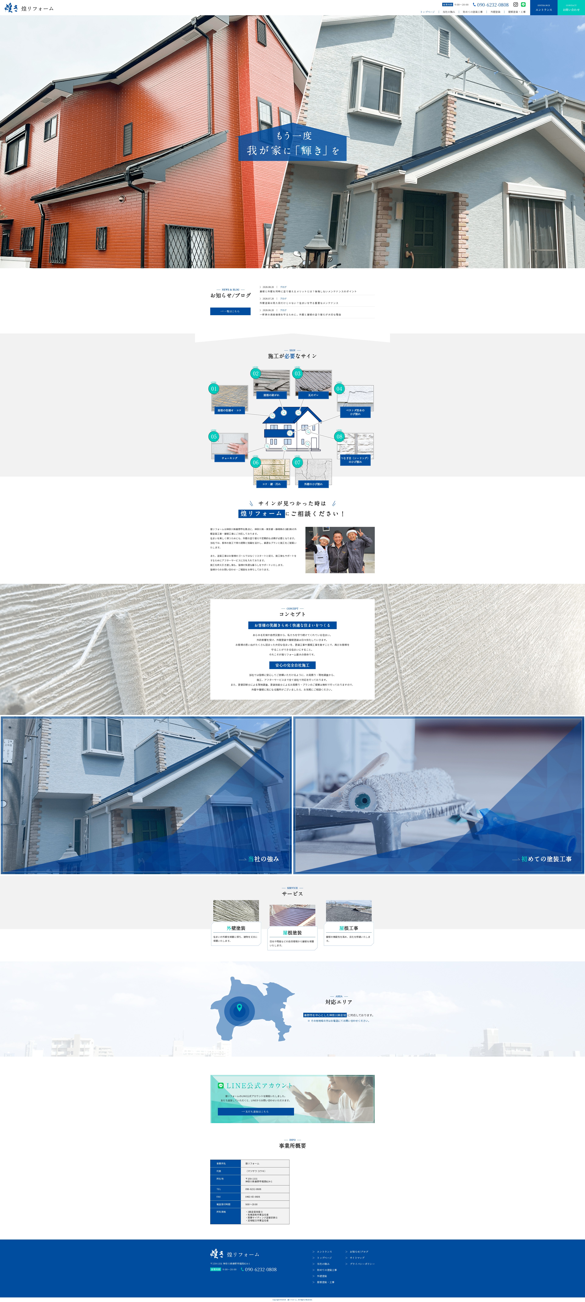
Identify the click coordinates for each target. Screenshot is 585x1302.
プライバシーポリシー (362, 1264)
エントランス (324, 1251)
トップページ (427, 12)
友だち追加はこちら (257, 1111)
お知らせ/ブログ (359, 1251)
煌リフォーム (292, 1299)
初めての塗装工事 (473, 12)
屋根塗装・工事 (517, 12)
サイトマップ (357, 1257)
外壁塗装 (495, 12)
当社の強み (449, 12)
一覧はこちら (232, 311)
